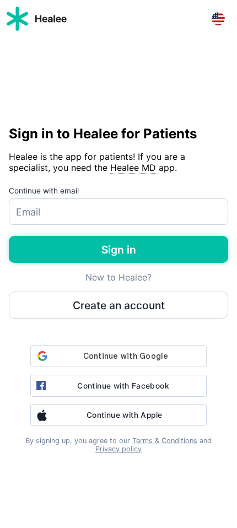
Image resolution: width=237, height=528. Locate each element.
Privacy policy (118, 449)
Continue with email (44, 190)
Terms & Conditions (164, 441)
